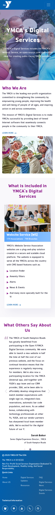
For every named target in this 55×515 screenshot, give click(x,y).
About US (6, 482)
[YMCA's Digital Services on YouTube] (22, 508)
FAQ (41, 478)
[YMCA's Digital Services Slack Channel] (14, 508)
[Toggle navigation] (48, 5)
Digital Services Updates (27, 479)
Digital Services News (45, 484)
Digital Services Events (45, 492)
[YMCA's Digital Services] (8, 4)
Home (4, 478)
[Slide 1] (30, 449)
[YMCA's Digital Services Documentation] (5, 508)
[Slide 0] (24, 449)
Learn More (8, 133)
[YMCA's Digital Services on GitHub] (38, 508)
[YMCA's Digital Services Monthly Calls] (30, 508)
